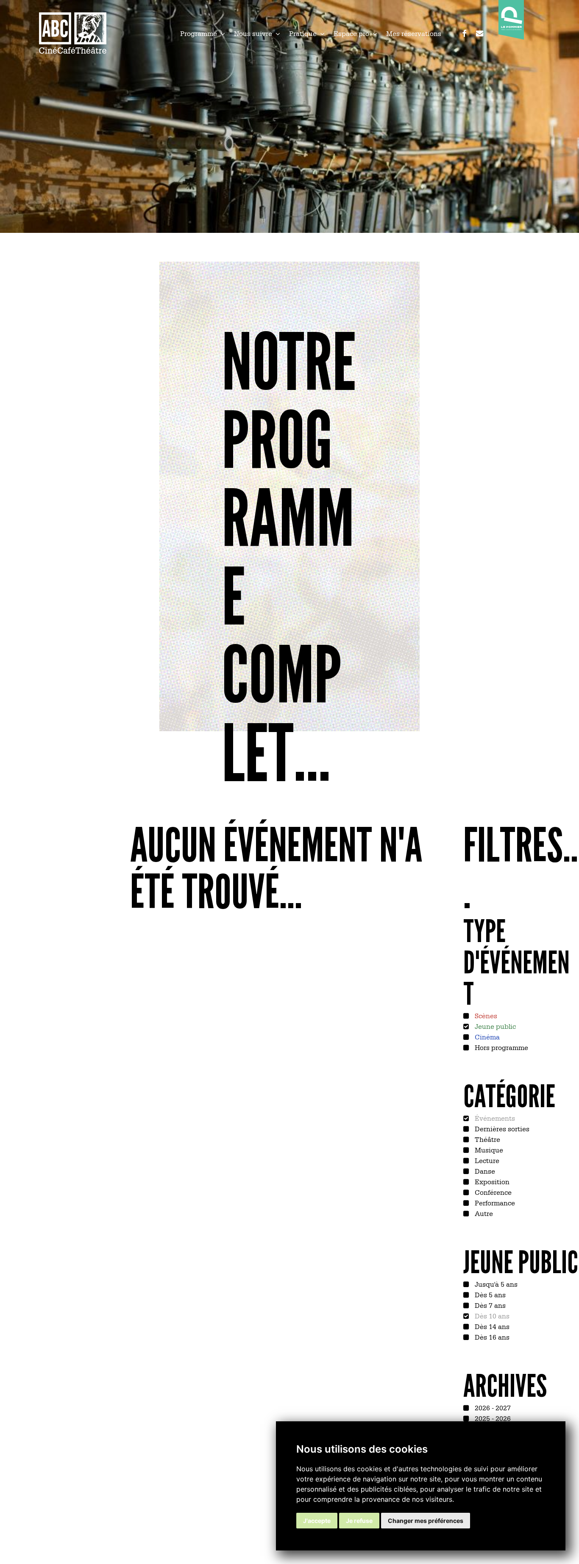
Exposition (491, 1181)
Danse (484, 1170)
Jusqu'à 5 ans (495, 1283)
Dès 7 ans (489, 1305)
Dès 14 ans (491, 1326)
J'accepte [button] (317, 1520)
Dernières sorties (501, 1128)
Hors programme (500, 1047)
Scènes (485, 1015)
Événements (494, 1117)
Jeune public (494, 1026)
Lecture (486, 1160)
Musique (488, 1149)
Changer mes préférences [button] (425, 1520)
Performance (494, 1202)
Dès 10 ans (491, 1315)
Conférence (492, 1192)
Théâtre (486, 1139)
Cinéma (486, 1036)
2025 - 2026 (492, 1418)
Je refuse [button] (359, 1520)
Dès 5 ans (489, 1294)
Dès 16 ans (491, 1336)
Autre (483, 1213)
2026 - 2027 (492, 1407)
